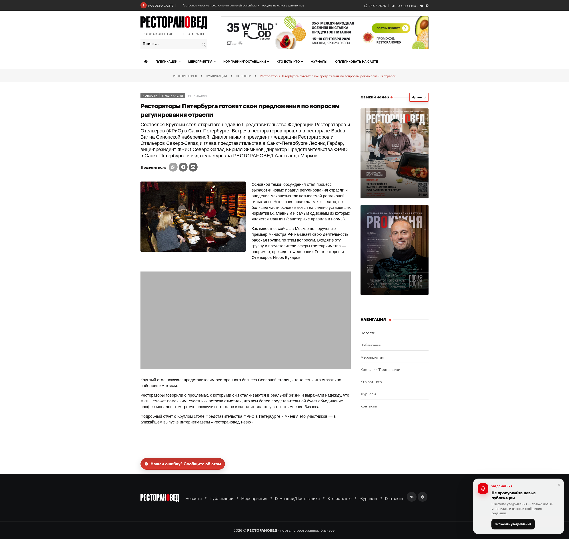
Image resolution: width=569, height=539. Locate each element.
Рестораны (193, 34)
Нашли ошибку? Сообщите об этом (185, 464)
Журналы (319, 62)
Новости (368, 332)
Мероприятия (200, 62)
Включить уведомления (513, 524)
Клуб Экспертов (158, 34)
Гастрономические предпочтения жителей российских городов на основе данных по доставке (249, 5)
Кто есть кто (288, 62)
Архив (418, 97)
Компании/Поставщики (244, 62)
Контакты (369, 405)
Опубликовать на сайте (356, 62)
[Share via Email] (193, 167)
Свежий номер (375, 97)
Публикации (166, 62)
